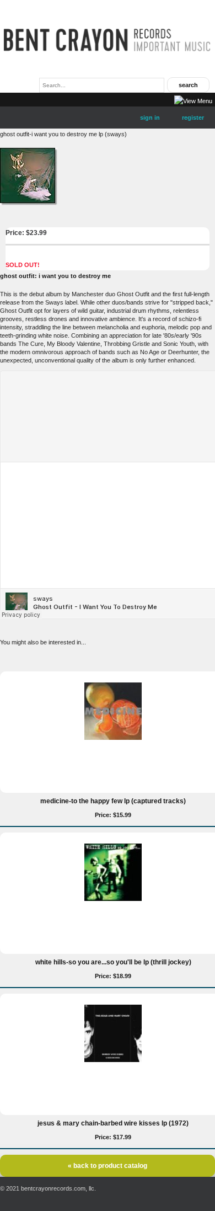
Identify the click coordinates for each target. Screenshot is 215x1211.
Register (193, 117)
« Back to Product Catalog (107, 1166)
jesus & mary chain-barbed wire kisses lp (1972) (113, 1123)
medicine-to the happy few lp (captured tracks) (113, 801)
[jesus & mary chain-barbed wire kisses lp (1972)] (113, 1060)
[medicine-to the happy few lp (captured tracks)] (113, 737)
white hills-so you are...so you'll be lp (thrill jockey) (113, 962)
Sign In (150, 117)
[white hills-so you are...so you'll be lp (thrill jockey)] (113, 898)
